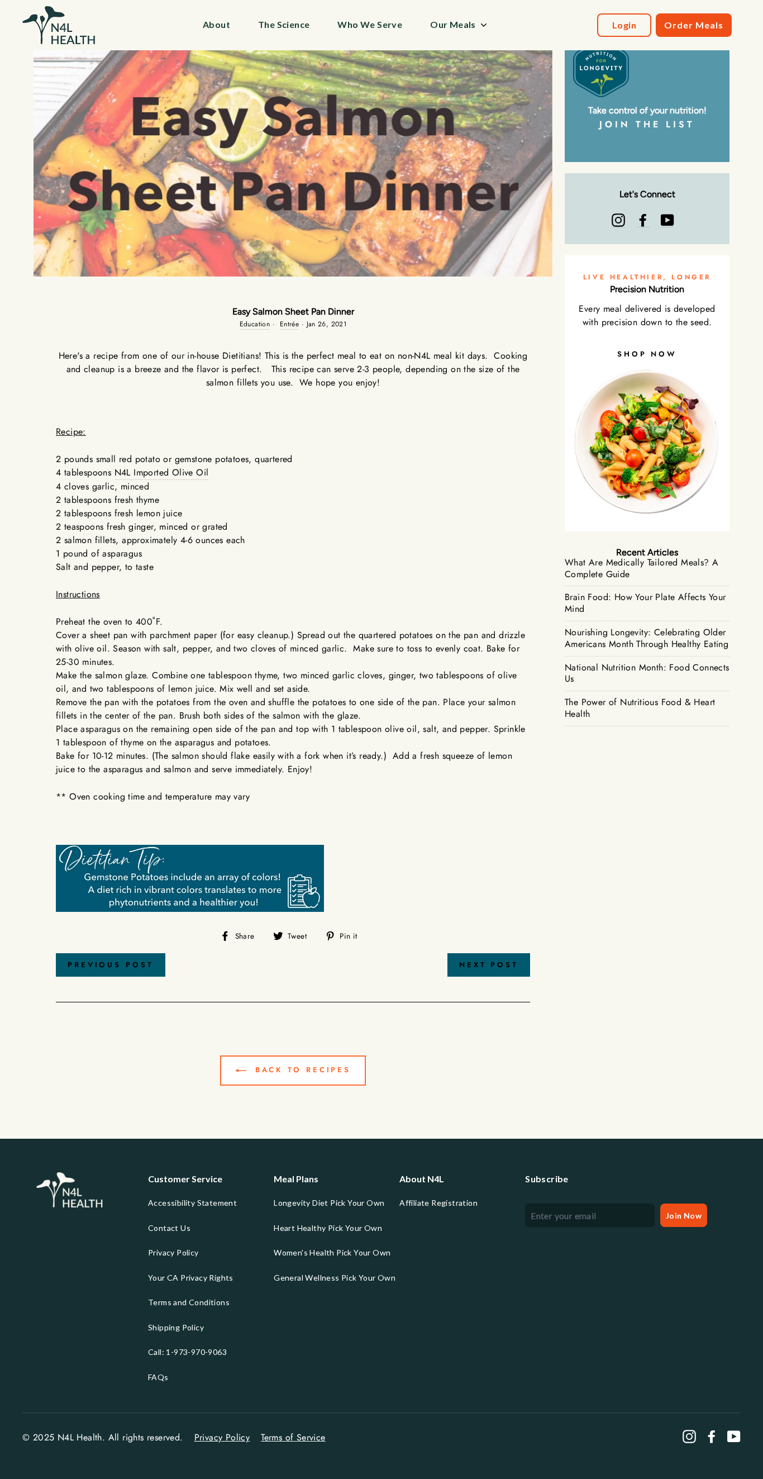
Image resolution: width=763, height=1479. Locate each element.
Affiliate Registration (438, 1202)
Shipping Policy (176, 1327)
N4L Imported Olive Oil (162, 472)
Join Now (684, 1215)
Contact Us (169, 1228)
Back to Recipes (301, 1069)
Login (624, 25)
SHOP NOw (647, 354)
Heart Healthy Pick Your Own (328, 1228)
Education (255, 324)
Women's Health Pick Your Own (332, 1252)
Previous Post (111, 964)
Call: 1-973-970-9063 (187, 1352)
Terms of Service (293, 1437)
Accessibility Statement (192, 1202)
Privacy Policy (173, 1252)
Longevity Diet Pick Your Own (329, 1202)
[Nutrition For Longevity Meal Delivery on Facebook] (643, 220)
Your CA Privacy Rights (190, 1277)
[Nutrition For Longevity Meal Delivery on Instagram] (618, 220)
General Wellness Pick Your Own (334, 1277)
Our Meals (453, 24)
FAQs (158, 1377)
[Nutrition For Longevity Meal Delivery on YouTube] (667, 220)
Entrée (289, 324)
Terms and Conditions (189, 1302)
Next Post (488, 964)
